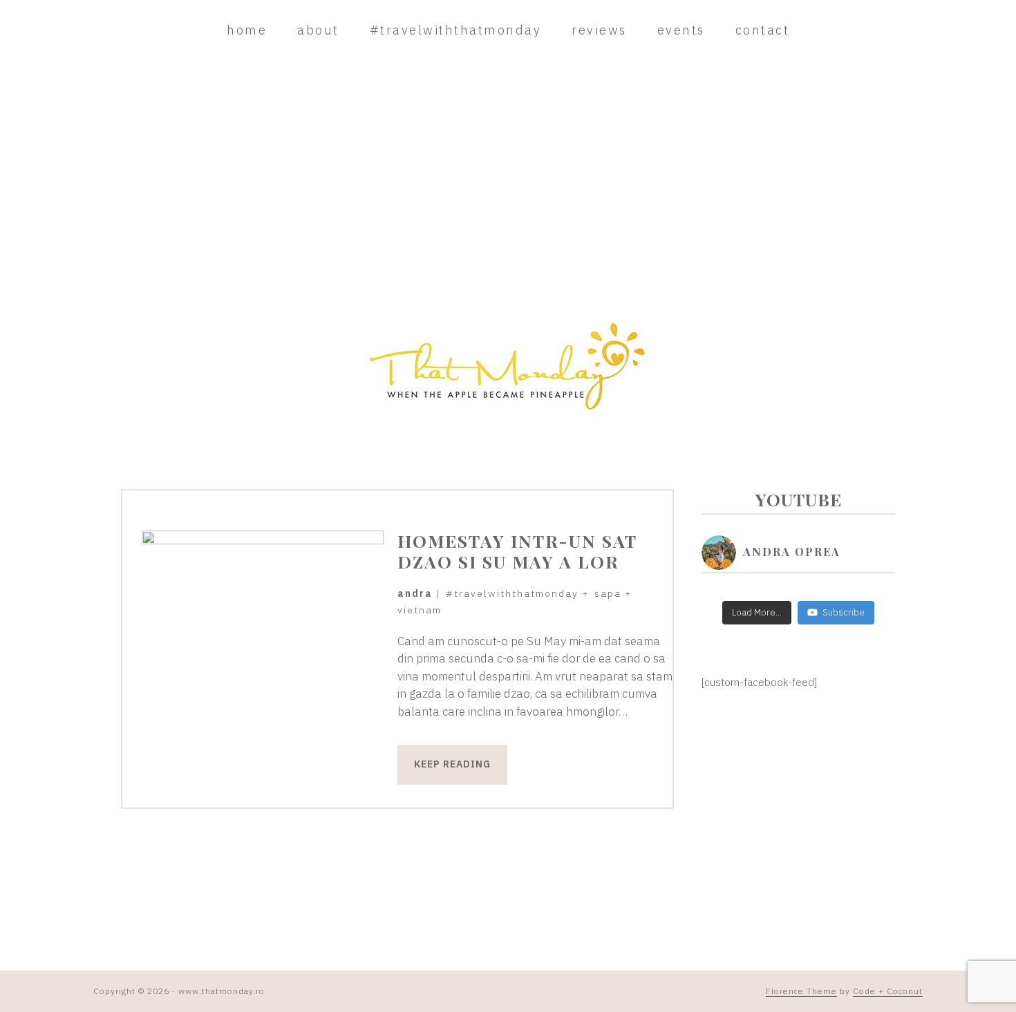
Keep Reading (452, 764)
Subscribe (843, 612)
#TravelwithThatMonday (512, 593)
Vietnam (419, 610)
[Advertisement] (508, 185)
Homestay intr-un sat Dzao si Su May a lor (517, 551)
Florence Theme (801, 991)
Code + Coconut (888, 991)
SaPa (607, 593)
